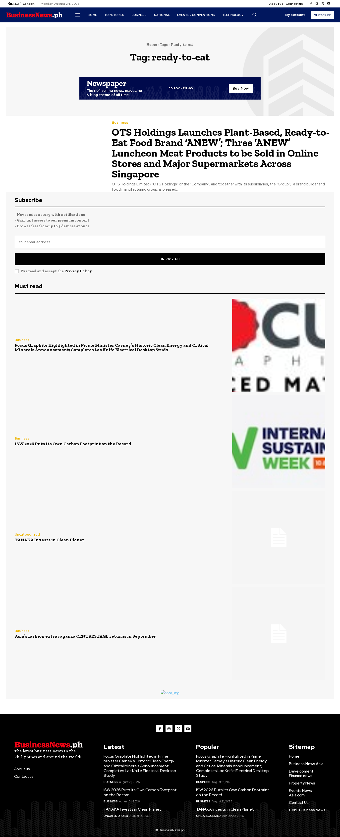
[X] (323, 4)
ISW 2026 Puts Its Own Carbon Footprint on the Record (73, 443)
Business (120, 122)
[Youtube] (329, 4)
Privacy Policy (78, 271)
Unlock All (170, 259)
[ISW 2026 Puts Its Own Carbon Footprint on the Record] (278, 441)
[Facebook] (311, 4)
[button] (254, 14)
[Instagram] (317, 4)
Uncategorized (27, 534)
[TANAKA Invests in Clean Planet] (278, 537)
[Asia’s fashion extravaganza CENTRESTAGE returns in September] (278, 633)
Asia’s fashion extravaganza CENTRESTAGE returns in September (85, 636)
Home (151, 44)
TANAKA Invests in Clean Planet (49, 540)
